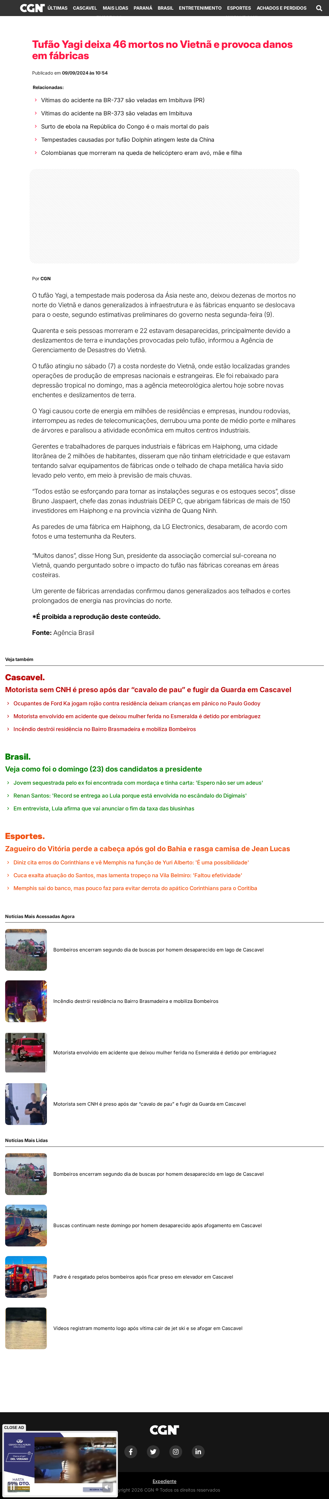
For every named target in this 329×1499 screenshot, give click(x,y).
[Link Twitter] (153, 1456)
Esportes (239, 8)
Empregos (109, 17)
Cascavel (85, 8)
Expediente (164, 1481)
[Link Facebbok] (130, 1456)
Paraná (143, 8)
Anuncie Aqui (241, 17)
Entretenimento (200, 8)
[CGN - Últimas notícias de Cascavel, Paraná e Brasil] (32, 8)
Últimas (57, 8)
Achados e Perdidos (282, 8)
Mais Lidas (115, 8)
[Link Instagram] (175, 1456)
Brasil (165, 8)
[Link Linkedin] (198, 1456)
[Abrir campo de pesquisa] (319, 8)
